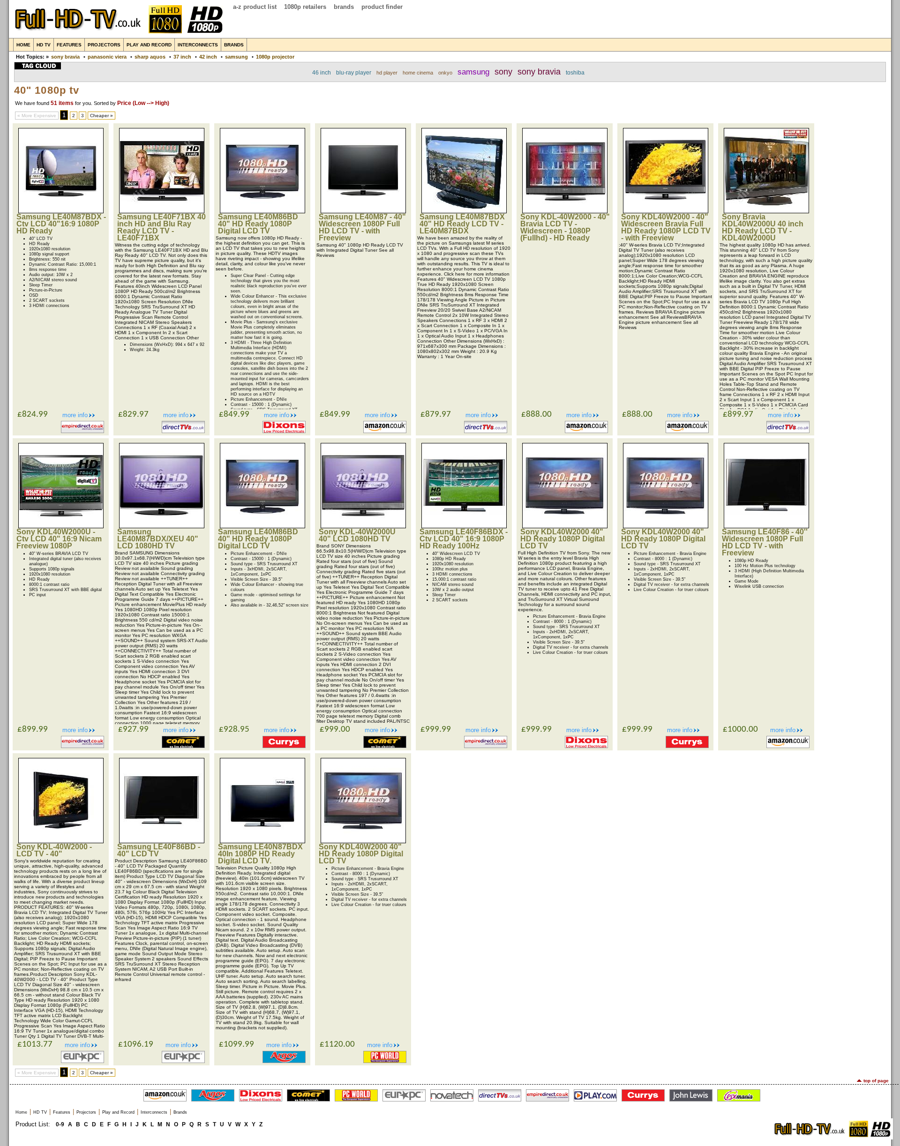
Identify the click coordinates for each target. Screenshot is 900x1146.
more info (75, 415)
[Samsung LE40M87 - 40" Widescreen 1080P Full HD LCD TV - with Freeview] (363, 211)
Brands (234, 44)
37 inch (182, 57)
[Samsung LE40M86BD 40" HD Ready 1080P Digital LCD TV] (262, 211)
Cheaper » (101, 115)
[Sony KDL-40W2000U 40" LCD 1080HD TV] (363, 526)
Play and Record (149, 44)
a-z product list (255, 6)
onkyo (445, 72)
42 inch (208, 57)
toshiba (575, 72)
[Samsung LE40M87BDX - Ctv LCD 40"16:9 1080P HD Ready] (61, 211)
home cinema (418, 72)
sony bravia (65, 57)
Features (69, 44)
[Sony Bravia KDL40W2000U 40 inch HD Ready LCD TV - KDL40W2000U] (766, 211)
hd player (387, 72)
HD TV (44, 44)
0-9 (60, 1124)
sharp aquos (150, 57)
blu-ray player (353, 72)
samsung (236, 57)
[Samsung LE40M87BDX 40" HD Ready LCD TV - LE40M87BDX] (464, 211)
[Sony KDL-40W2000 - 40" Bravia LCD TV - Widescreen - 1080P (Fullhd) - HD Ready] (565, 211)
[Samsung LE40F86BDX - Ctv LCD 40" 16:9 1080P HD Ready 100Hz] (464, 526)
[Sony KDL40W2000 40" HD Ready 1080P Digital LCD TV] (565, 526)
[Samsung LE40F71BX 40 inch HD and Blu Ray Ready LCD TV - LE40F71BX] (161, 211)
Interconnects (198, 44)
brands (344, 6)
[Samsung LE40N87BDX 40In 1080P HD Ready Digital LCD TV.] (262, 841)
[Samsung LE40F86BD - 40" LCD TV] (161, 841)
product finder (382, 6)
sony (503, 71)
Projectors (104, 44)
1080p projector (275, 57)
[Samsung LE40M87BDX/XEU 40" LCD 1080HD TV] (161, 526)
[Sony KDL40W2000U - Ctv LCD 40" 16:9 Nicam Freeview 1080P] (61, 526)
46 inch (321, 72)
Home (23, 44)
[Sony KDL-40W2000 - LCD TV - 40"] (61, 841)
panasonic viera (107, 57)
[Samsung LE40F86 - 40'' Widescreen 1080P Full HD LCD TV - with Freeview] (766, 526)
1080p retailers (305, 6)
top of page (876, 1080)
